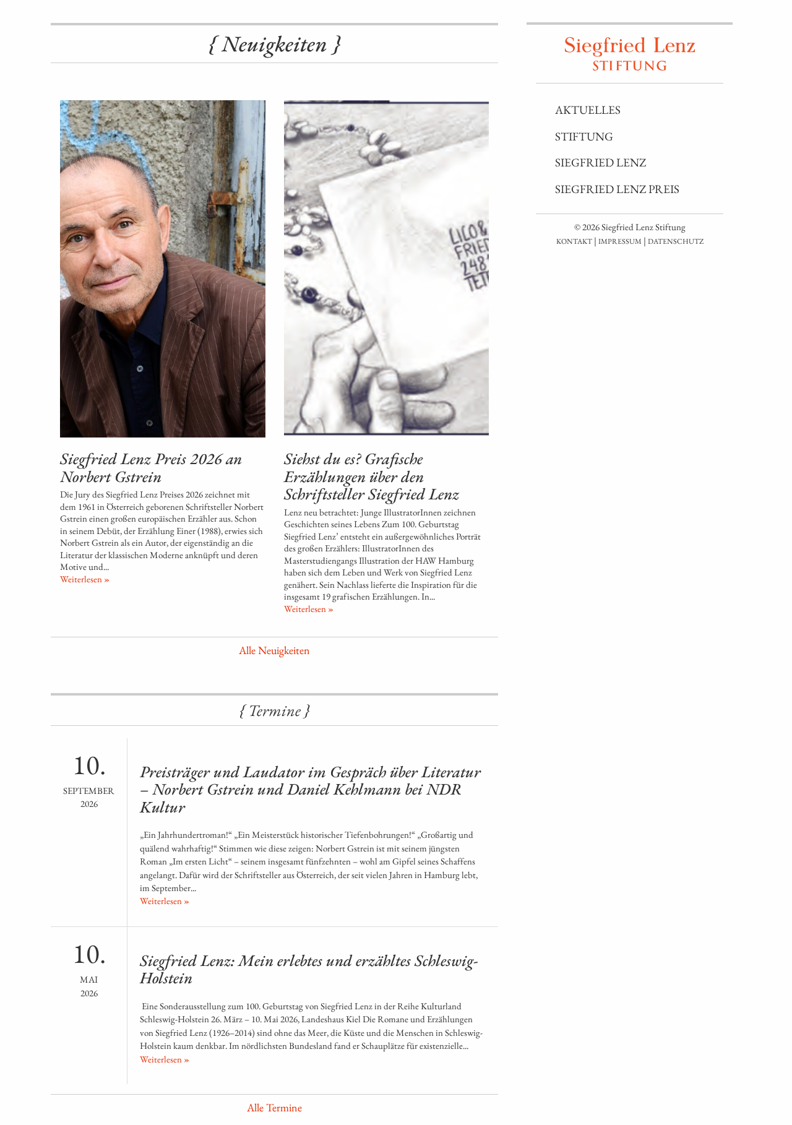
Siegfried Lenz (600, 162)
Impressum (620, 241)
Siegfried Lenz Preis (617, 189)
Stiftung (584, 136)
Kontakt (574, 241)
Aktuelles (588, 110)
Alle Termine (274, 1107)
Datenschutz (676, 241)
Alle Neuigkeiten (274, 650)
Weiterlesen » (85, 579)
